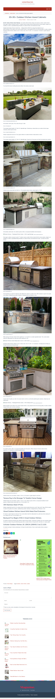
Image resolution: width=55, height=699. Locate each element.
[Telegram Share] (11, 533)
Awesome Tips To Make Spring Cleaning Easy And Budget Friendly (43, 579)
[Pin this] (9, 533)
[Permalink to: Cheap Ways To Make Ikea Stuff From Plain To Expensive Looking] (27, 551)
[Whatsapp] (14, 533)
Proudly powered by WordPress (24, 694)
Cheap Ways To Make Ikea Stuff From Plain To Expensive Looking (27, 564)
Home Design (10, 583)
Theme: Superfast (34, 694)
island (22, 583)
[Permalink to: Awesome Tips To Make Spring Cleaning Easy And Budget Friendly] (44, 558)
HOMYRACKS (27, 2)
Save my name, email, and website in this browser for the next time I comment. (19, 607)
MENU (49, 9)
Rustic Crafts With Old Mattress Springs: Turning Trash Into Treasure (10, 557)
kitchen (25, 583)
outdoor (28, 583)
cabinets (18, 583)
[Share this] (4, 533)
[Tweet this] (7, 533)
